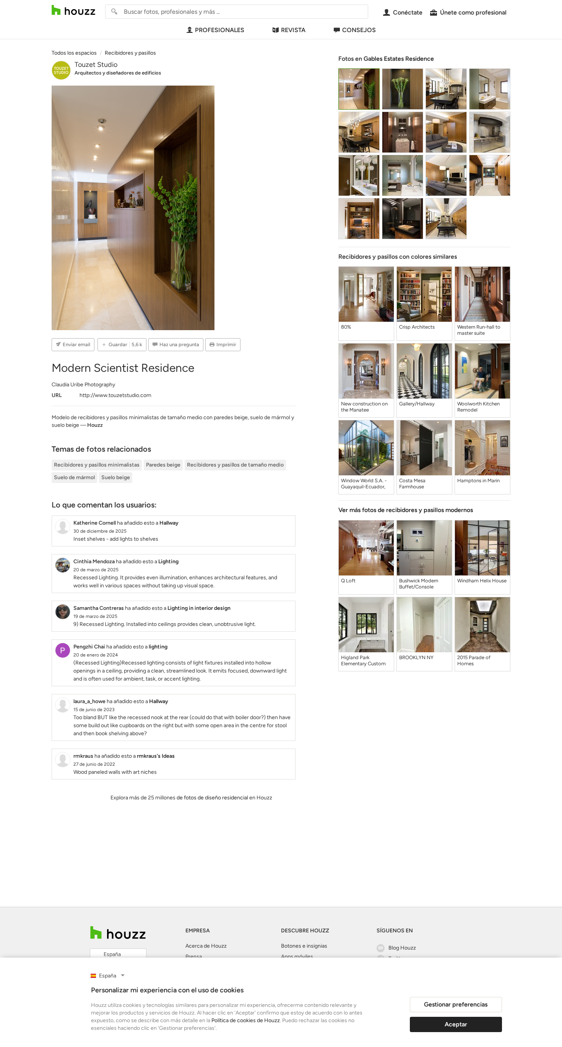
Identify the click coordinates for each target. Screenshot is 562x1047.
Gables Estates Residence (399, 58)
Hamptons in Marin (478, 480)
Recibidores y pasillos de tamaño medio (235, 465)
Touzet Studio (96, 64)
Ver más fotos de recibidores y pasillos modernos (405, 510)
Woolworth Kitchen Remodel (478, 407)
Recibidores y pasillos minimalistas (97, 465)
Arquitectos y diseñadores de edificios (118, 73)
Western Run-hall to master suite (478, 330)
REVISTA (293, 30)
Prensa (193, 956)
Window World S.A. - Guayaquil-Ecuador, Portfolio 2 (364, 484)
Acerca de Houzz (206, 946)
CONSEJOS (359, 30)
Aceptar (456, 1024)
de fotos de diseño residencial (212, 797)
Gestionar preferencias (455, 1004)
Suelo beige (115, 477)
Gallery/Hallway (417, 404)
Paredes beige (163, 465)
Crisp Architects (417, 327)
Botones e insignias (304, 946)
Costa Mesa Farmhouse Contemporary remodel (415, 484)
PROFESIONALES (219, 30)
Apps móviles (297, 956)
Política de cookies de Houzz (245, 1020)
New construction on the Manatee (364, 407)
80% (346, 327)
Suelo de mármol (74, 477)
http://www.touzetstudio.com (115, 395)
